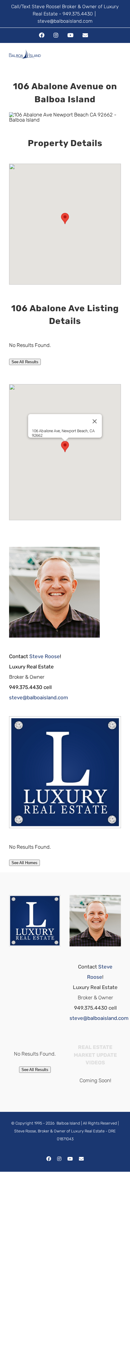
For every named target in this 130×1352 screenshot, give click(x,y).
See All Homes (24, 863)
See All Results (24, 362)
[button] (65, 219)
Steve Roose (44, 656)
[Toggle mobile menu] (118, 60)
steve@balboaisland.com (65, 21)
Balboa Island (68, 1123)
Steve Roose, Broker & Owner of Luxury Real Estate (59, 1131)
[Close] (94, 421)
